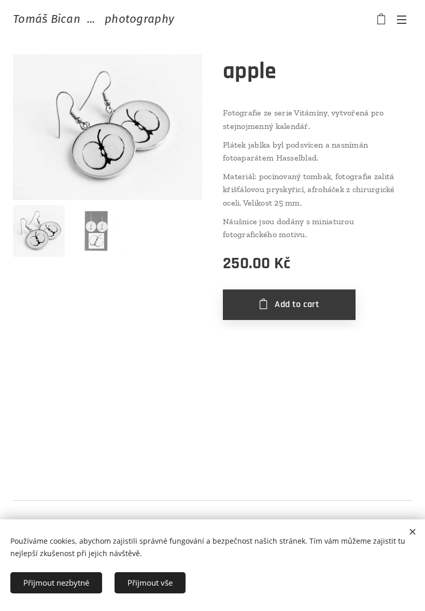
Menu (401, 19)
